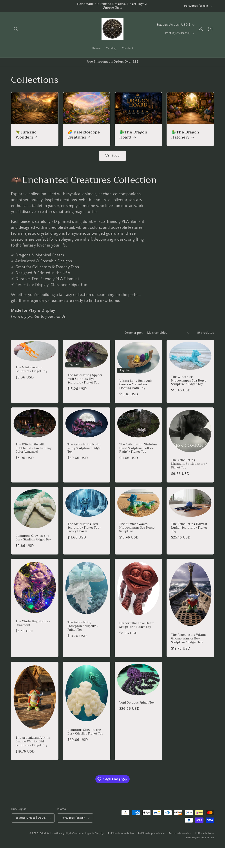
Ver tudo (112, 155)
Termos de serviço (180, 833)
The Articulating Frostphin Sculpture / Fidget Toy (83, 626)
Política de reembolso (121, 833)
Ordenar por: (134, 333)
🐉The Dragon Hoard (133, 135)
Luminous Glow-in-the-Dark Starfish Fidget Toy (33, 538)
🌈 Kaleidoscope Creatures (83, 135)
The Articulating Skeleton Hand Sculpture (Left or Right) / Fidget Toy (138, 448)
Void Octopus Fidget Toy (137, 703)
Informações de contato (200, 837)
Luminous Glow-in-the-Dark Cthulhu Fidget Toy (85, 732)
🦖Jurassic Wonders (26, 135)
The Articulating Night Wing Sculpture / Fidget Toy (84, 448)
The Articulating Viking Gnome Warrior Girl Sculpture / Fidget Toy (33, 741)
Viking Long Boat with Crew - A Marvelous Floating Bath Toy (135, 384)
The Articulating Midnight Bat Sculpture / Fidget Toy (189, 464)
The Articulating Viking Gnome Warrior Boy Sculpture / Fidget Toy (188, 638)
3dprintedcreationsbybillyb (55, 833)
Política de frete (204, 833)
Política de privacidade (151, 833)
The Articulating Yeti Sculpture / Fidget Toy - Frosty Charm (84, 527)
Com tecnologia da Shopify (88, 833)
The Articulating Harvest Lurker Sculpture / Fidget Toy (189, 527)
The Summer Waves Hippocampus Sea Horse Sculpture (137, 527)
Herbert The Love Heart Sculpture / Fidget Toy (136, 625)
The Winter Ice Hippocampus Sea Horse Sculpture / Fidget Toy (189, 380)
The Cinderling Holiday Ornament (33, 623)
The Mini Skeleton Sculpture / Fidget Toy (31, 369)
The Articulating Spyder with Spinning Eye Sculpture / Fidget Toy (84, 379)
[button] (16, 29)
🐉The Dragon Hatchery (185, 135)
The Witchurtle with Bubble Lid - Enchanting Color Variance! (34, 448)
